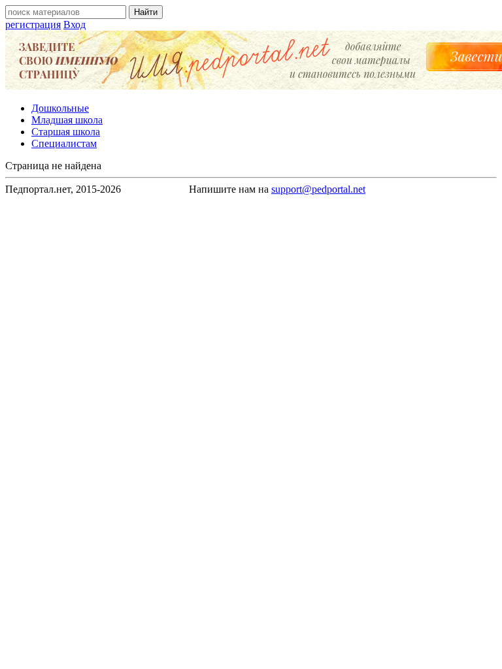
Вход (74, 24)
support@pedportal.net (318, 189)
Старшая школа (65, 131)
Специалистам (64, 143)
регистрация (33, 24)
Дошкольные (60, 108)
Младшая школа (67, 119)
